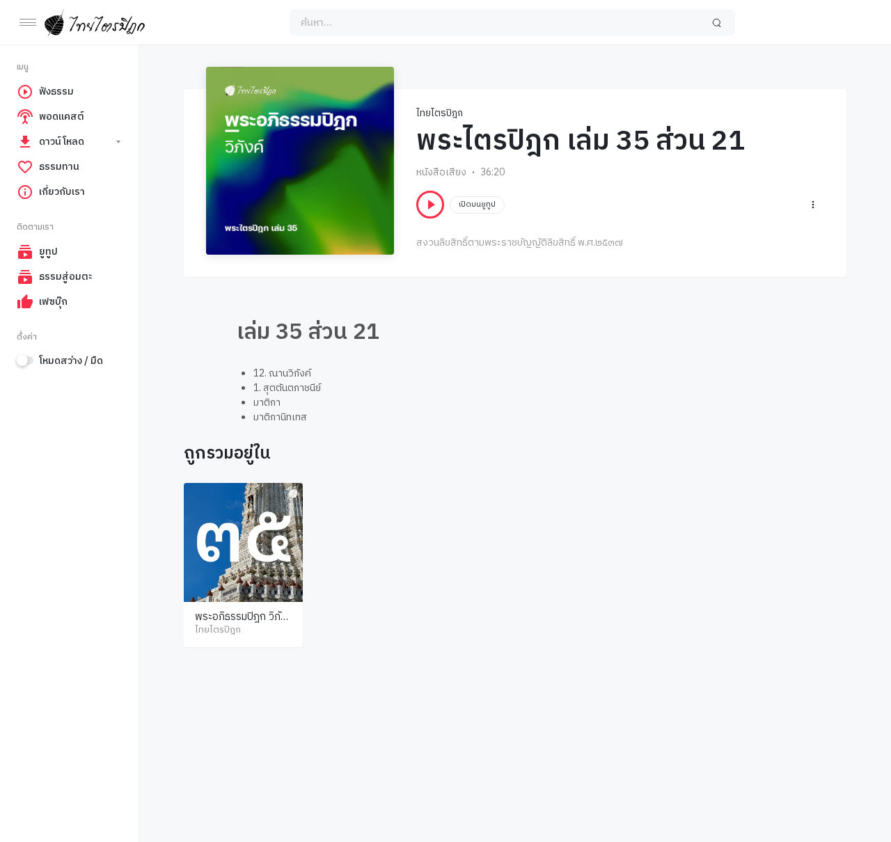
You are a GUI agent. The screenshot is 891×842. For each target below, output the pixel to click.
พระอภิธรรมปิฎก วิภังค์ (240, 624)
